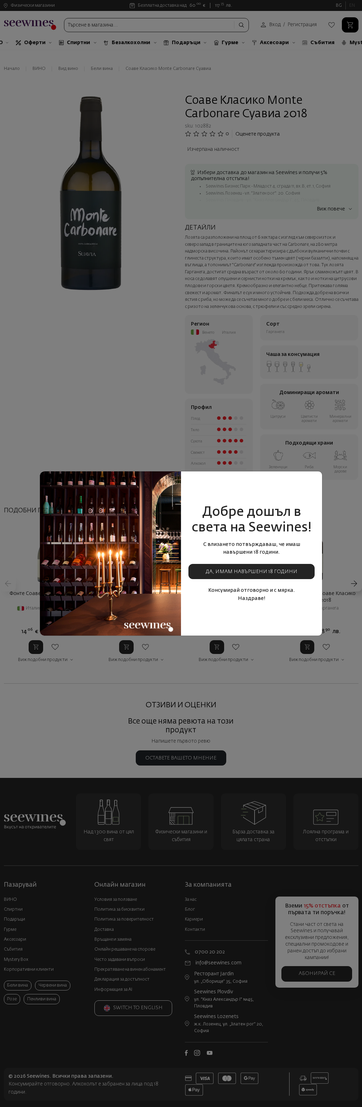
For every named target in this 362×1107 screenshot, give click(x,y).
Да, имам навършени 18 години (251, 571)
